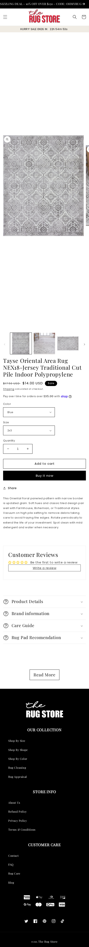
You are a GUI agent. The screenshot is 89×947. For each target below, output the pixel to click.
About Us (14, 802)
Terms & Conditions (22, 829)
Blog (11, 882)
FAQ (11, 864)
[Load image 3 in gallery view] (68, 343)
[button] (5, 17)
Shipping (8, 389)
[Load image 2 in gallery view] (44, 343)
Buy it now (44, 475)
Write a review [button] (44, 568)
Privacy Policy (17, 820)
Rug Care (14, 873)
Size (6, 422)
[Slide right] (84, 344)
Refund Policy (17, 811)
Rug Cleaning (17, 767)
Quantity (9, 441)
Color (7, 404)
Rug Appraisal (17, 776)
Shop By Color (17, 758)
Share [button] (12, 488)
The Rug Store (48, 941)
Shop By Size (16, 740)
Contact (13, 855)
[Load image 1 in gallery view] (21, 343)
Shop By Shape (18, 750)
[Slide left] (4, 344)
